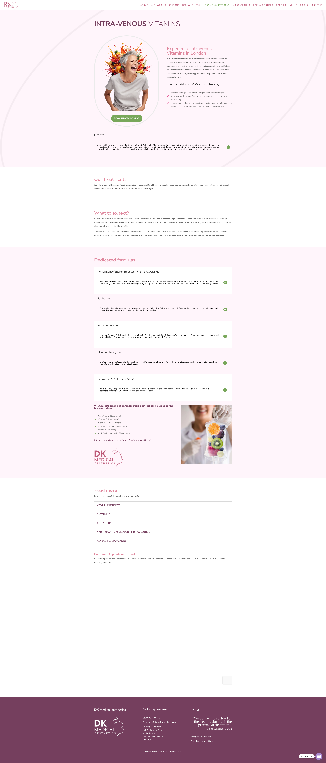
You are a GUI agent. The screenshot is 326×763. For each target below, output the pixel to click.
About (144, 5)
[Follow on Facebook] (193, 710)
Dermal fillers (191, 5)
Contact (317, 5)
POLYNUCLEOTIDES (263, 5)
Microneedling (241, 5)
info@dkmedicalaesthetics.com (163, 722)
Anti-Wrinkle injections (165, 5)
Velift (293, 5)
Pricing (304, 5)
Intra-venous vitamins (216, 5)
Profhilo (281, 5)
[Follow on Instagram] (198, 710)
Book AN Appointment (126, 118)
